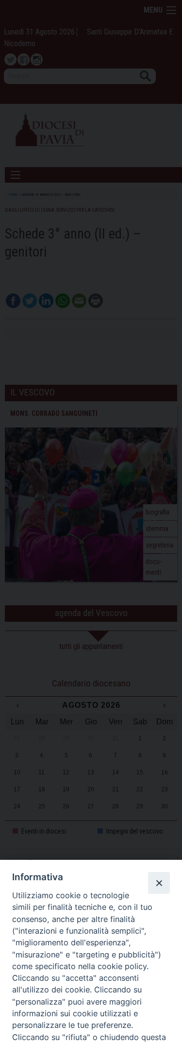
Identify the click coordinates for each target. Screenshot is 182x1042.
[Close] (158, 882)
